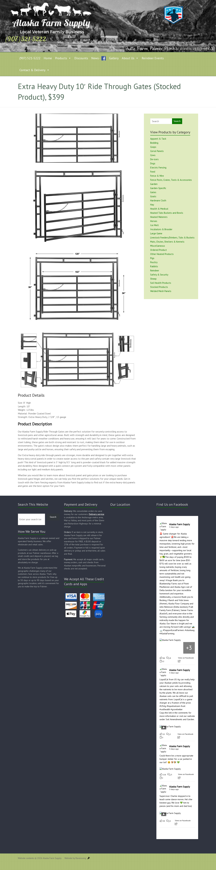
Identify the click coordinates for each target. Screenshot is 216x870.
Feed (152, 171)
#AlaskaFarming (167, 633)
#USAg (163, 706)
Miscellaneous (157, 245)
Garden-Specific (158, 188)
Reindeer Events (153, 58)
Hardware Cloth (158, 200)
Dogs (152, 163)
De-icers (154, 159)
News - (95, 58)
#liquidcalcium (173, 706)
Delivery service (96, 514)
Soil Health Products (160, 282)
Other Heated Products (162, 254)
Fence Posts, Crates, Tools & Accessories (171, 179)
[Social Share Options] (179, 661)
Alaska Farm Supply (179, 524)
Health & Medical (159, 208)
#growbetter (177, 709)
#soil (183, 706)
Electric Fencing (158, 167)
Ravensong (81, 858)
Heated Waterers (158, 216)
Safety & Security (159, 274)
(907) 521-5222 (29, 58)
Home (48, 58)
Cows (152, 155)
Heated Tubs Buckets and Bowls (166, 212)
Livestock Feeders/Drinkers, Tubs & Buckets (172, 237)
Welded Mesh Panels (160, 291)
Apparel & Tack (158, 138)
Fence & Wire (157, 175)
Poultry (153, 262)
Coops (153, 146)
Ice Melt (154, 225)
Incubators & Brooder (161, 229)
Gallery (114, 58)
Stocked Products (159, 286)
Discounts (81, 58)
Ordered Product (158, 249)
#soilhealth (165, 709)
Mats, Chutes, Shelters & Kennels (167, 241)
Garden (153, 184)
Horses (153, 221)
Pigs (152, 258)
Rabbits (154, 266)
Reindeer (154, 270)
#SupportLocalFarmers (173, 630)
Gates (153, 192)
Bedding (154, 142)
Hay (152, 204)
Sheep (153, 278)
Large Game (156, 233)
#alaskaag (189, 630)
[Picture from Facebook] (165, 648)
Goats (153, 196)
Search (177, 121)
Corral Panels (157, 151)
